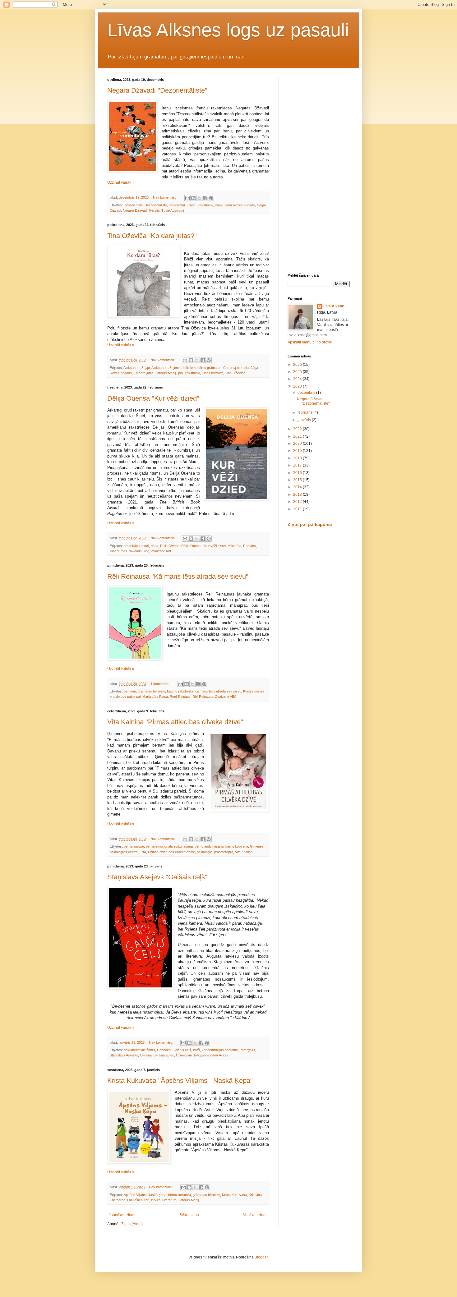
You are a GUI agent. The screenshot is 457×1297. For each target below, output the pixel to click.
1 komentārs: (160, 684)
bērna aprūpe (134, 846)
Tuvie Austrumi (172, 210)
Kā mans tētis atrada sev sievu (218, 691)
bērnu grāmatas (209, 368)
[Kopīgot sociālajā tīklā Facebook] (205, 198)
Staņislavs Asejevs (124, 1055)
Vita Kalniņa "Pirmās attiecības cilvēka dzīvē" (175, 722)
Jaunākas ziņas (122, 1215)
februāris (305, 412)
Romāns (249, 546)
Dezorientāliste (156, 205)
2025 (298, 372)
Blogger (261, 1257)
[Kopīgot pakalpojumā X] (199, 198)
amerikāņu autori (136, 546)
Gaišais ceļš (182, 1050)
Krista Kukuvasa (234, 1195)
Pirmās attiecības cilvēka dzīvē (171, 852)
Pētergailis (247, 1050)
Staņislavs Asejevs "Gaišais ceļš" (157, 877)
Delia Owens (169, 546)
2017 (298, 465)
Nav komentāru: (165, 197)
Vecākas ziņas (255, 1215)
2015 (298, 480)
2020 (298, 443)
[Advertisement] (319, 171)
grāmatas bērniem (151, 691)
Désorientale (133, 205)
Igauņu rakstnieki (180, 691)
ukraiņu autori (164, 1055)
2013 (298, 494)
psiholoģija (204, 852)
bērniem (189, 368)
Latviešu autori (138, 1200)
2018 (298, 458)
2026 (298, 364)
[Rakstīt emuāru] (193, 198)
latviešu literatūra (164, 1200)
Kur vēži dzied (215, 546)
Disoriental (177, 205)
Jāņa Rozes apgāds (239, 205)
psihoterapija (223, 852)
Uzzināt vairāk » (120, 182)
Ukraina (146, 1055)
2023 (298, 386)
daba (154, 546)
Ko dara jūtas (144, 373)
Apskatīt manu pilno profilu (310, 342)
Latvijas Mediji (165, 373)
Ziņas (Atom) (132, 1224)
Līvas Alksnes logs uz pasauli (228, 30)
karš (196, 1050)
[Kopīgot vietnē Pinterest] (211, 198)
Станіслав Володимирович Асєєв (202, 1055)
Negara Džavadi (135, 210)
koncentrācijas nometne (220, 1050)
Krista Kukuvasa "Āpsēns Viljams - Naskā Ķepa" (180, 1080)
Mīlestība (234, 546)
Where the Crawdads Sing (129, 551)
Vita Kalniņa (243, 852)
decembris (307, 392)
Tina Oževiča (235, 373)
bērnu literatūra (179, 1195)
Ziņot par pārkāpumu (310, 524)
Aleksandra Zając (136, 368)
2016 (298, 473)
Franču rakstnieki (200, 205)
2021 (298, 436)
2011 (298, 509)
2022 (298, 429)
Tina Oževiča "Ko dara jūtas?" (152, 236)
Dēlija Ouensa (191, 546)
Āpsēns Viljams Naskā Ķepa (145, 1195)
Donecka (164, 1050)
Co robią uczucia (236, 368)
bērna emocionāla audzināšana (169, 846)
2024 (298, 379)
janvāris (305, 420)
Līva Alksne (333, 306)
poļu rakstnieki (189, 373)
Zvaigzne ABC (162, 551)
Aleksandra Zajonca (166, 368)
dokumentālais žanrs (139, 1050)
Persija (154, 210)
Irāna (219, 205)
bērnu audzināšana (209, 846)
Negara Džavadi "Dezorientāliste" (157, 90)
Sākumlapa (189, 1215)
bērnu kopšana (236, 846)
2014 (298, 487)
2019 (298, 450)
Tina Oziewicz (212, 373)
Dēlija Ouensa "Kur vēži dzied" (153, 398)
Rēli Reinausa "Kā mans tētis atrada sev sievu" (177, 576)
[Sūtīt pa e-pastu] (187, 198)
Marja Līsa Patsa (155, 696)
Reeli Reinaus (180, 696)
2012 (298, 501)
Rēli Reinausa (202, 696)
